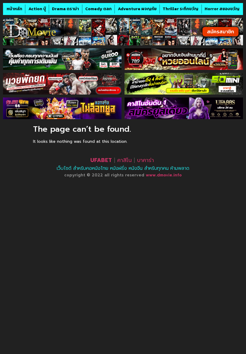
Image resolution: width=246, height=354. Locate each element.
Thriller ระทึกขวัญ (180, 9)
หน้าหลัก (14, 9)
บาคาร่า (145, 160)
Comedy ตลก (98, 9)
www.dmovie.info (164, 175)
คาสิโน (124, 160)
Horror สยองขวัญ (222, 9)
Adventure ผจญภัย (137, 9)
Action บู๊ (37, 9)
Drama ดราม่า (65, 9)
